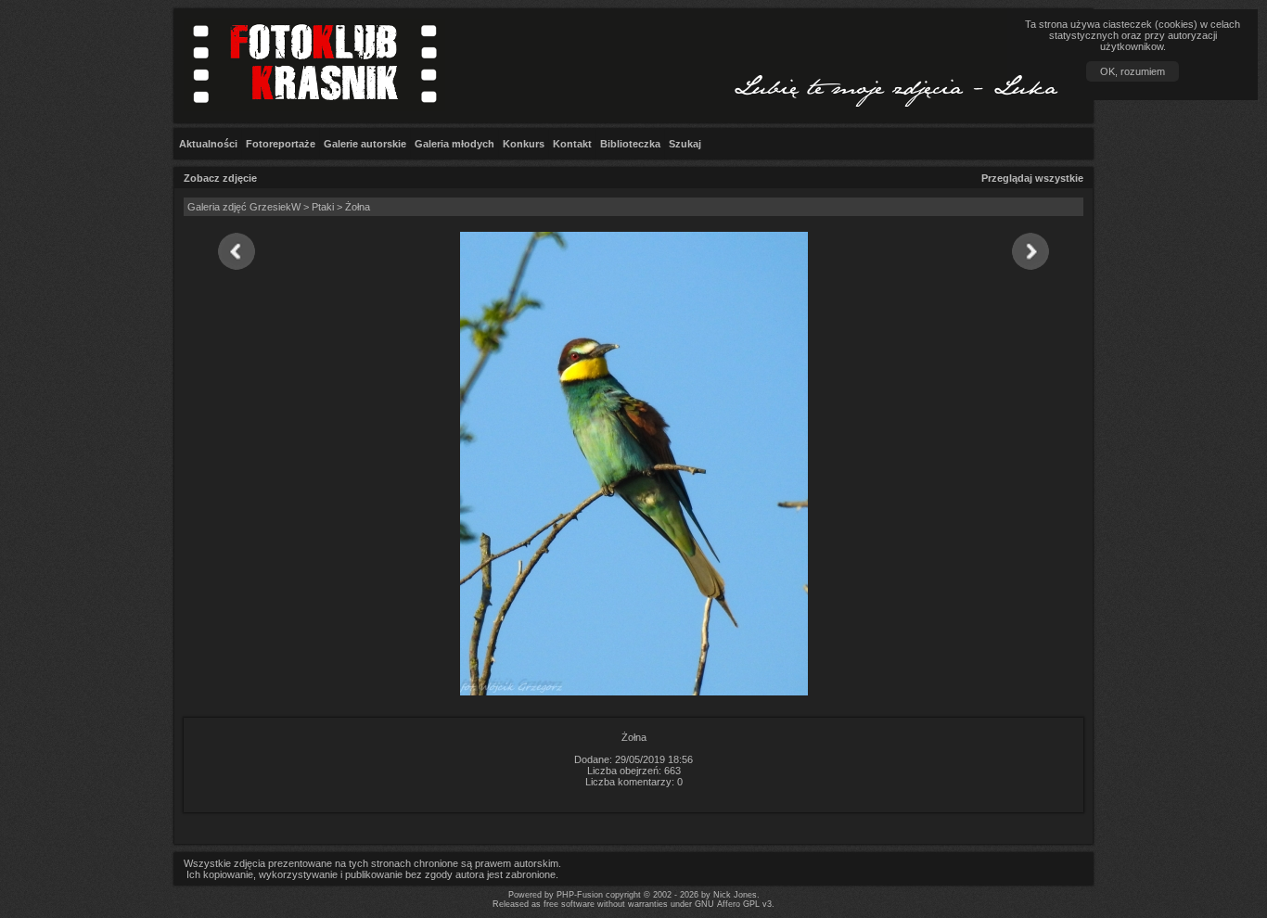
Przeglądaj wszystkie (1032, 178)
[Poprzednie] (236, 253)
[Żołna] (634, 691)
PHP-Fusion (580, 894)
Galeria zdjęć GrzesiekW (244, 206)
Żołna (357, 206)
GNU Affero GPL (727, 904)
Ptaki (323, 206)
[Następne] (1031, 253)
